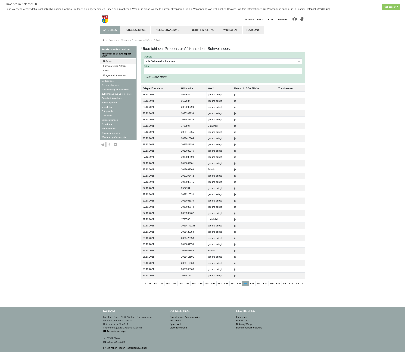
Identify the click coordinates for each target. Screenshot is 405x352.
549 (265, 283)
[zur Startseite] (104, 19)
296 (181, 283)
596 (285, 283)
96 (155, 283)
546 (246, 283)
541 (213, 283)
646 (291, 283)
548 (259, 283)
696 (297, 283)
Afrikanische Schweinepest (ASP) (135, 40)
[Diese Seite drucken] (103, 144)
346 (187, 283)
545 (239, 283)
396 (194, 283)
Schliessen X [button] (391, 7)
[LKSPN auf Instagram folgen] (115, 144)
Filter (146, 66)
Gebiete (148, 56)
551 (278, 283)
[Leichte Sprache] (294, 19)
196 (168, 283)
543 (226, 283)
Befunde (157, 40)
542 (220, 283)
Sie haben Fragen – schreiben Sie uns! (126, 347)
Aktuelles (113, 40)
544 (233, 283)
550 (272, 283)
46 (150, 283)
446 (200, 283)
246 (174, 283)
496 (207, 283)
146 (161, 283)
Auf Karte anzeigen (116, 331)
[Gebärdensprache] (301, 19)
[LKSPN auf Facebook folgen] (109, 144)
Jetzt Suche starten (156, 77)
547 (252, 283)
